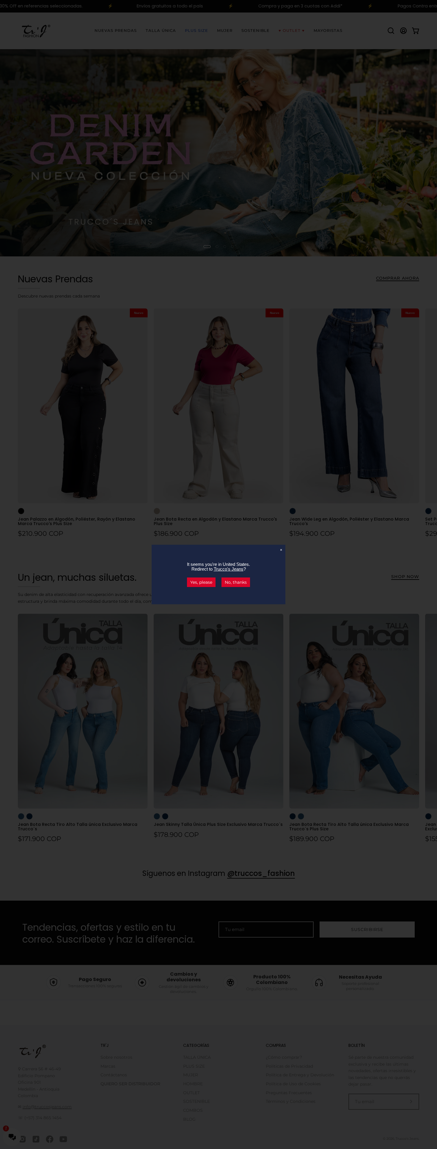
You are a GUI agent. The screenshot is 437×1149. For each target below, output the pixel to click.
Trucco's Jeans (228, 569)
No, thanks (236, 582)
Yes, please (201, 582)
